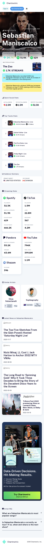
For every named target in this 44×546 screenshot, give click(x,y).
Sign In (5, 9)
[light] (27, 9)
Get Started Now (17, 9)
